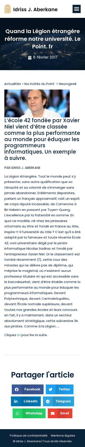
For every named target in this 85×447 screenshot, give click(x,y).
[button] (77, 9)
